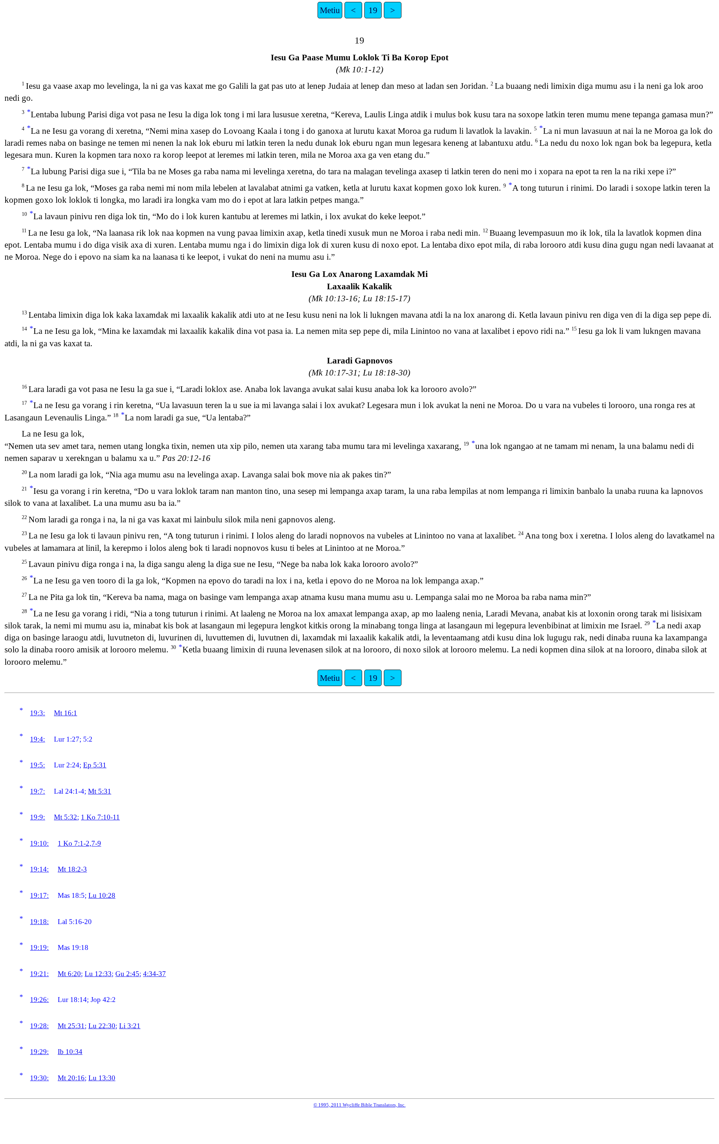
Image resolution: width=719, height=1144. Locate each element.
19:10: (39, 843)
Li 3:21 (129, 1026)
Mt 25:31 (71, 1026)
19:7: (37, 791)
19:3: (37, 713)
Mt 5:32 (65, 817)
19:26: (39, 999)
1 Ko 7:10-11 (100, 817)
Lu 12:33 (98, 974)
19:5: (37, 765)
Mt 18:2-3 (72, 869)
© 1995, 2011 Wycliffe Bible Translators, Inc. (359, 1105)
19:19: (39, 947)
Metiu (330, 10)
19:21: (39, 974)
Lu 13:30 (101, 1078)
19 (372, 10)
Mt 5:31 (99, 791)
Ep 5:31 (94, 765)
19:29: (39, 1052)
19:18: (39, 922)
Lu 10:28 (101, 895)
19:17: (39, 895)
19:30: (39, 1078)
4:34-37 (154, 974)
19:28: (39, 1026)
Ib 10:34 (70, 1052)
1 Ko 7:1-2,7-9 (79, 843)
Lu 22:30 (101, 1026)
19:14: (39, 869)
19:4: (37, 739)
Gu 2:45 (127, 974)
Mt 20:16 (71, 1078)
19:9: (37, 817)
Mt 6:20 (69, 974)
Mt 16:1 (65, 713)
